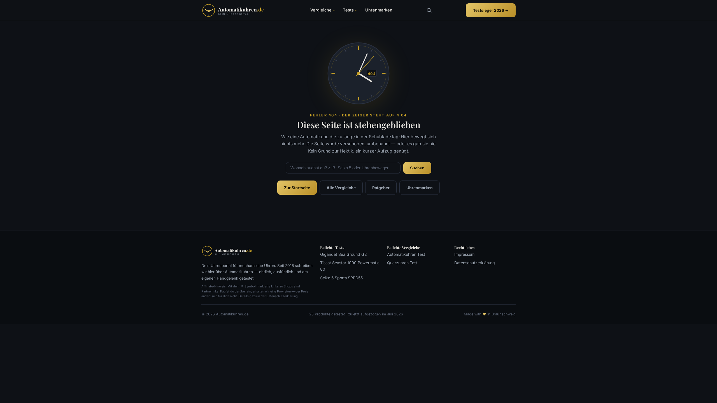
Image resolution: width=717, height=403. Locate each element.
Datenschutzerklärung (474, 262)
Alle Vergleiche (341, 187)
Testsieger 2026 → (491, 10)
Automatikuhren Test (406, 254)
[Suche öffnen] (429, 10)
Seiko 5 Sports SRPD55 (341, 277)
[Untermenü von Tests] (356, 10)
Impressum (464, 254)
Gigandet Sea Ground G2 (343, 254)
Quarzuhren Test (402, 262)
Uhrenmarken (419, 187)
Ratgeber (381, 187)
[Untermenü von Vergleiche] (334, 10)
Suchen (417, 168)
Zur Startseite (297, 187)
